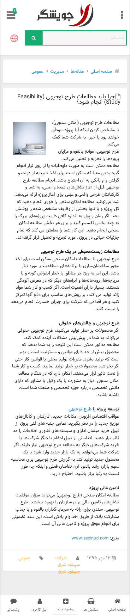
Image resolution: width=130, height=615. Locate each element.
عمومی (24, 558)
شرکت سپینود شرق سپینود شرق (67, 565)
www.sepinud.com (90, 538)
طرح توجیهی (80, 409)
